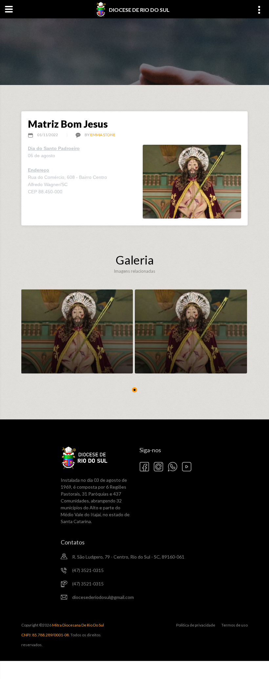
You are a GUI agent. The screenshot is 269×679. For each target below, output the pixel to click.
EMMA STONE (102, 134)
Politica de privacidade (195, 625)
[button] (134, 390)
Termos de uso (234, 625)
